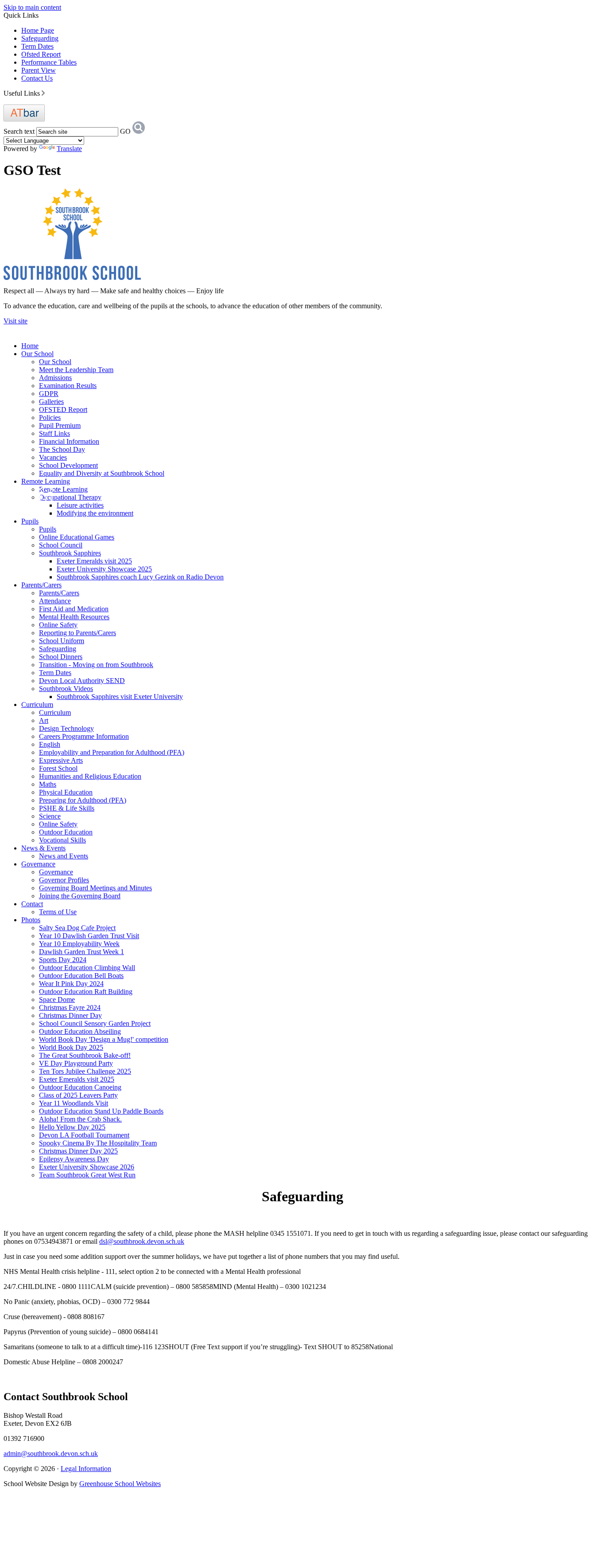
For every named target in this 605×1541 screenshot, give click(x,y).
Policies (50, 417)
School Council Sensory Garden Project (95, 1023)
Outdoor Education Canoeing (80, 1087)
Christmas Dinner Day (70, 1015)
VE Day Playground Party (76, 1063)
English (49, 744)
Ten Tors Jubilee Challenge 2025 (85, 1071)
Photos (30, 920)
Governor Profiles (64, 880)
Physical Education (66, 792)
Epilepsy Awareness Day (74, 1159)
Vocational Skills (62, 840)
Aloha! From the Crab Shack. (80, 1119)
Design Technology (66, 728)
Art (43, 720)
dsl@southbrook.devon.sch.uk (141, 1241)
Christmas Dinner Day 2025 (78, 1151)
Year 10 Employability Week (79, 943)
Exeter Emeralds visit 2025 (94, 561)
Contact (32, 904)
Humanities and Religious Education (90, 776)
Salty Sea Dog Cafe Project (77, 928)
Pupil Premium (60, 425)
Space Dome (57, 999)
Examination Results (68, 385)
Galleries (51, 401)
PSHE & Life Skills (66, 808)
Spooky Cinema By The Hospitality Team (98, 1143)
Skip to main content (32, 7)
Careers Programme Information (84, 736)
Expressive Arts (61, 760)
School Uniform (61, 640)
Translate (69, 148)
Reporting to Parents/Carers (77, 633)
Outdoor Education (66, 832)
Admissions (55, 377)
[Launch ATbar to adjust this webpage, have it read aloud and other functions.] (24, 119)
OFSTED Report (63, 409)
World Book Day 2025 (71, 1047)
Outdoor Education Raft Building (85, 991)
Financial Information (69, 441)
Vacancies (53, 457)
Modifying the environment (95, 513)
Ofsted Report (41, 54)
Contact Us (37, 78)
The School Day (62, 449)
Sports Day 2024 (62, 959)
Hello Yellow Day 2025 (72, 1127)
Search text (19, 131)
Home (30, 345)
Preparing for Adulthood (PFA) (82, 800)
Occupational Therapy (70, 497)
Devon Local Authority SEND (82, 680)
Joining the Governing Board (79, 896)
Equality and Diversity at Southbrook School (101, 473)
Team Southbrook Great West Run (87, 1175)
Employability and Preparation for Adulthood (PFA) (111, 752)
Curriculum (37, 704)
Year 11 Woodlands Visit (73, 1103)
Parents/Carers (41, 585)
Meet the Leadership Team (76, 369)
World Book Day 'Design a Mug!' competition (103, 1039)
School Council (60, 545)
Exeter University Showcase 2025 (104, 569)
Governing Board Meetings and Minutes (95, 888)
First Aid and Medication (74, 609)
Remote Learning (45, 481)
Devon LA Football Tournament (84, 1135)
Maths (47, 784)
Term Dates (37, 46)
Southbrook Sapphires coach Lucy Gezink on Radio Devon (140, 577)
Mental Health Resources (74, 617)
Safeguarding (39, 38)
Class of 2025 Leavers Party (78, 1095)
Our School (37, 353)
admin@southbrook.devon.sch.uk (51, 1453)
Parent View (38, 70)
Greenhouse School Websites (120, 1483)
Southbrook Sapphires (70, 553)
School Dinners (60, 656)
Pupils (30, 521)
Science (50, 816)
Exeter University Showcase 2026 (86, 1167)
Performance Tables (49, 62)
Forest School (58, 768)
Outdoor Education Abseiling (80, 1031)
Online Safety (58, 625)
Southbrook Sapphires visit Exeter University (120, 696)
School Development (68, 465)
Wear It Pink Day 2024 (71, 983)
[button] (43, 93)
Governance (38, 864)
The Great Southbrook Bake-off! (85, 1055)
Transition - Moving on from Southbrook (96, 664)
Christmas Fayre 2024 (70, 1007)
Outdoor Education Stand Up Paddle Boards (101, 1111)
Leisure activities (80, 505)
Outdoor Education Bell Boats (81, 975)
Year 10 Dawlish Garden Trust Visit (89, 935)
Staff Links (54, 433)
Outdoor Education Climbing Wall (87, 967)
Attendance (55, 601)
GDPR (48, 393)
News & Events (43, 848)
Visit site (15, 321)
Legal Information (86, 1468)
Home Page (37, 30)
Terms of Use (58, 912)
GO (125, 131)
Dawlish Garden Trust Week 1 (81, 951)
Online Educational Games (76, 537)
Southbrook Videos (66, 688)
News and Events (63, 856)
